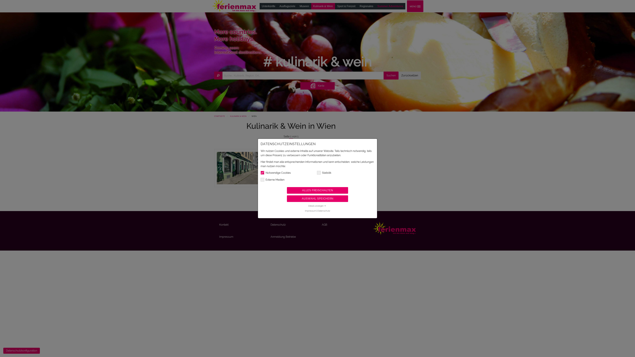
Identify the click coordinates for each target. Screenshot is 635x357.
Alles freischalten (317, 190)
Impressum (310, 211)
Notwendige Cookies (278, 172)
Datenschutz (324, 211)
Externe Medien (275, 179)
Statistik (326, 172)
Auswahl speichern (317, 198)
